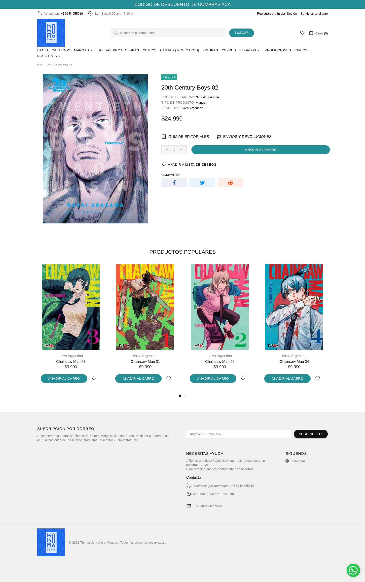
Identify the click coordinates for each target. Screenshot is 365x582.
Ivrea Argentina (192, 108)
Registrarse (265, 13)
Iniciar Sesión (287, 13)
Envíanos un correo (208, 506)
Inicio (40, 64)
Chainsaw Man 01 (145, 361)
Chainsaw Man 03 (70, 361)
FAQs (204, 465)
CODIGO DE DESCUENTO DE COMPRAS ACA (182, 4)
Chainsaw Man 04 (294, 361)
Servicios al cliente (314, 13)
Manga (200, 102)
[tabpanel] (71, 328)
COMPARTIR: (171, 175)
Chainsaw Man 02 (219, 361)
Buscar (241, 32)
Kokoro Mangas (51, 33)
